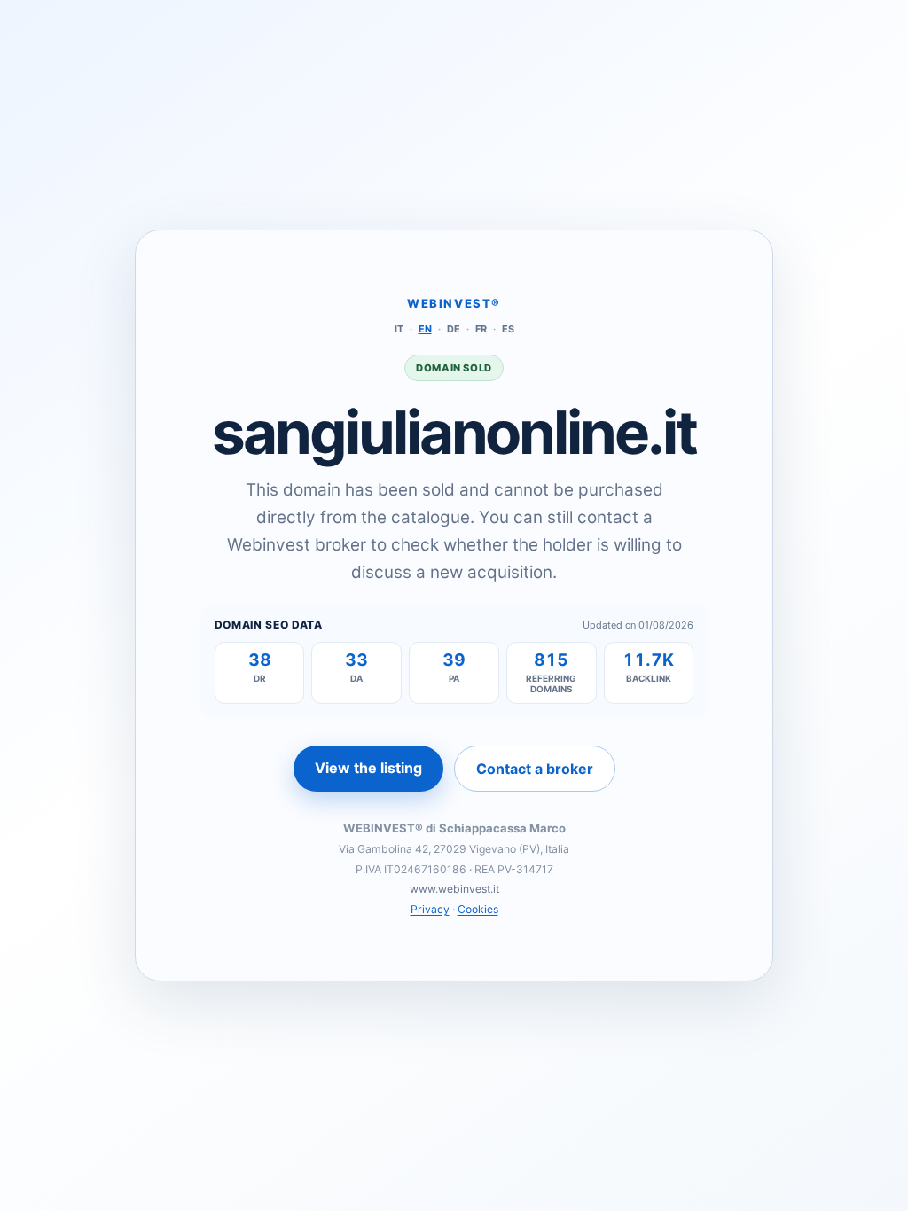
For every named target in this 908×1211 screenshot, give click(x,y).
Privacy (430, 909)
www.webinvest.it (454, 888)
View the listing (368, 768)
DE (453, 329)
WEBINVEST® (454, 303)
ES (508, 329)
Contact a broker (534, 768)
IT (399, 329)
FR (481, 329)
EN (425, 329)
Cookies (478, 909)
